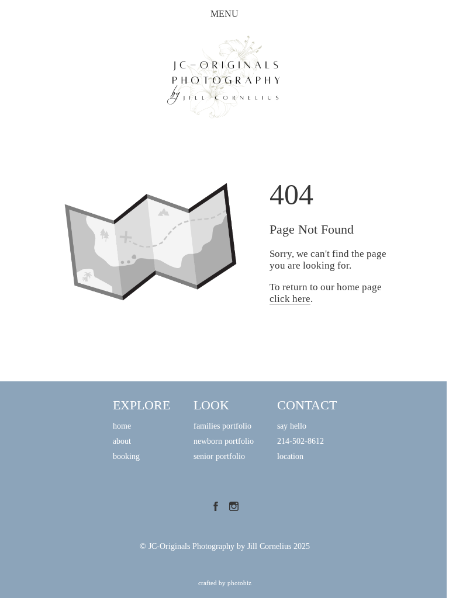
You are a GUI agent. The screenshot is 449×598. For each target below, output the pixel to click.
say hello (291, 425)
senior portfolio (219, 456)
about (122, 441)
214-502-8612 (300, 441)
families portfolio (222, 425)
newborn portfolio (224, 441)
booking (126, 456)
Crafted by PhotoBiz (224, 582)
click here (290, 298)
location (290, 456)
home (122, 425)
